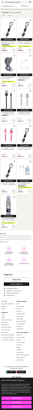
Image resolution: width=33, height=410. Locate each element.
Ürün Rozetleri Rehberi (7, 337)
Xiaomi (23, 236)
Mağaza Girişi (16, 279)
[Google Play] (11, 372)
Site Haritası (4, 332)
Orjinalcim (13, 239)
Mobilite (12, 237)
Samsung (15, 236)
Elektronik (7, 9)
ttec (30, 236)
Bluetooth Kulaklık (21, 321)
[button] (6, 37)
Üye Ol (3, 315)
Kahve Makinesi (21, 357)
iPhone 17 (19, 340)
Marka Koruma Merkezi (7, 304)
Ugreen (6, 236)
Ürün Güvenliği (5, 330)
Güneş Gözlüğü (21, 342)
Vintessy (23, 239)
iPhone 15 (19, 335)
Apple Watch (20, 319)
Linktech (18, 239)
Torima (8, 237)
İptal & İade (4, 322)
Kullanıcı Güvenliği (6, 327)
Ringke (23, 237)
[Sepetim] (30, 2)
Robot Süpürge (20, 306)
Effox (30, 239)
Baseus (2, 236)
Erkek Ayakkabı (21, 324)
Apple (19, 236)
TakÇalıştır (2, 239)
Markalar (3, 306)
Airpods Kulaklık (21, 314)
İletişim (3, 309)
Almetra (27, 237)
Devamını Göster (4, 242)
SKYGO (19, 237)
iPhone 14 (19, 309)
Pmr (31, 237)
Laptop (18, 347)
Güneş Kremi (20, 352)
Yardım (3, 317)
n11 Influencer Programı (7, 340)
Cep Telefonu (20, 329)
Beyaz (9, 15)
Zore (16, 237)
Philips (26, 236)
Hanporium (3, 237)
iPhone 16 (19, 345)
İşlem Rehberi (5, 325)
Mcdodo (10, 236)
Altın (18, 304)
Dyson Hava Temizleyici (23, 355)
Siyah (3, 15)
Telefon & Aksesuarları (16, 9)
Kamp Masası (20, 360)
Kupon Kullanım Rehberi (7, 335)
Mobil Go (8, 239)
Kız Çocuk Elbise (21, 337)
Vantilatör (19, 350)
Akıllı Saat (19, 311)
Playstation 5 (20, 316)
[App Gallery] (21, 372)
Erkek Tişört (20, 326)
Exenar (27, 239)
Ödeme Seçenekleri (6, 320)
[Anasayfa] (2, 9)
